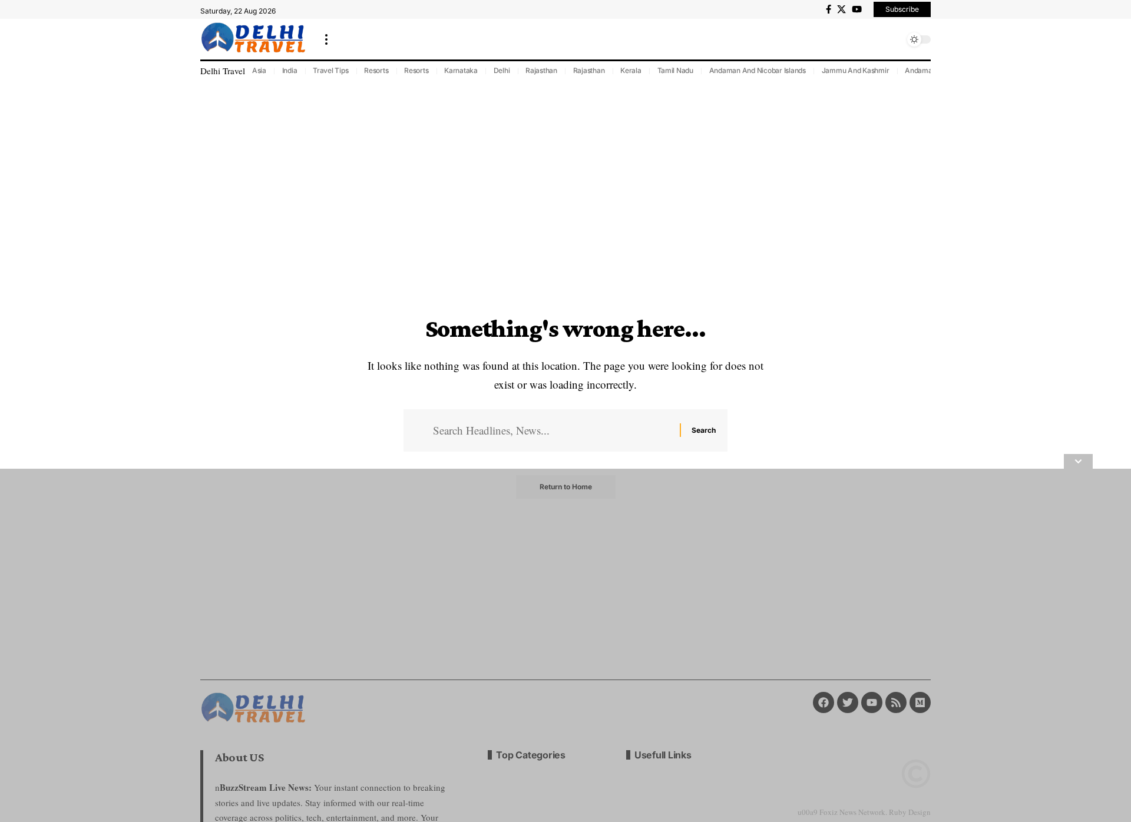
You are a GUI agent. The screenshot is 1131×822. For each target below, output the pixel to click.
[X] (841, 9)
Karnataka (461, 70)
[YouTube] (857, 9)
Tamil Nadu (675, 70)
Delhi (502, 70)
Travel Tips (330, 70)
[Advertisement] (353, 645)
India (289, 70)
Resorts (376, 70)
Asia (259, 70)
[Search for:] (552, 430)
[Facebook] (828, 9)
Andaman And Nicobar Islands (757, 70)
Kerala (630, 70)
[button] (326, 39)
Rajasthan (541, 70)
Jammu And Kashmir (855, 70)
